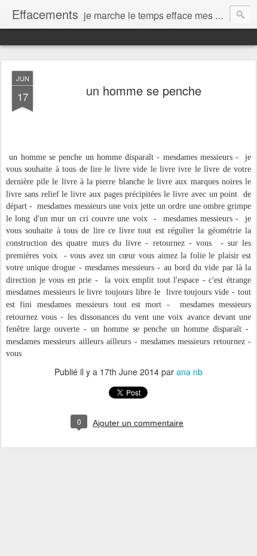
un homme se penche (143, 90)
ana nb (189, 372)
